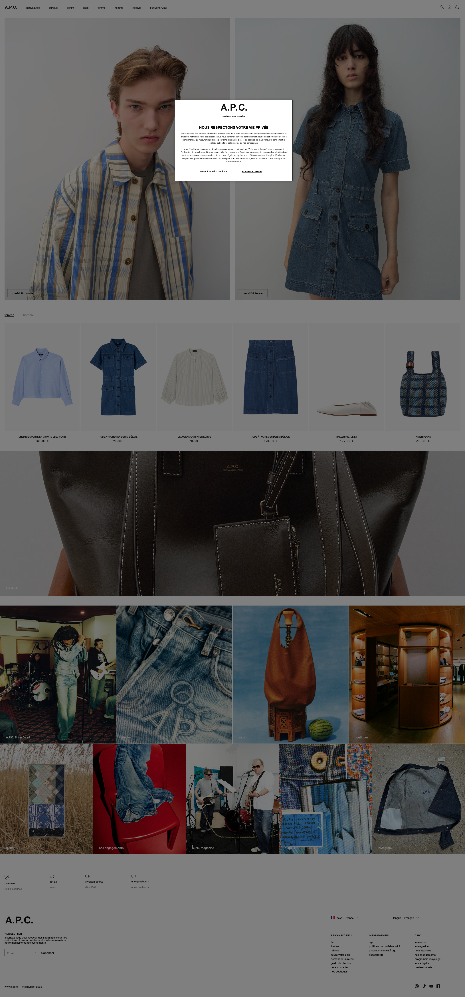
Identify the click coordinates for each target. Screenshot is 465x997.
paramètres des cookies (213, 171)
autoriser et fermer (252, 171)
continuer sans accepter (234, 116)
